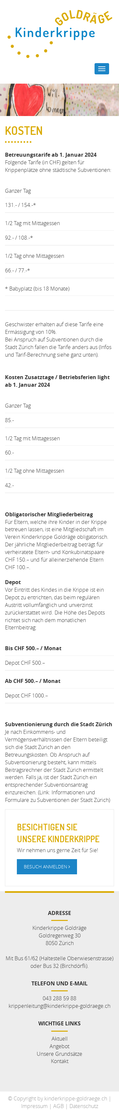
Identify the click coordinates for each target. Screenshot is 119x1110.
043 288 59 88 (59, 998)
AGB (58, 1106)
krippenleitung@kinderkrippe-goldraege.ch (59, 1006)
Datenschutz (83, 1106)
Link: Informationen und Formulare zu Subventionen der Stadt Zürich (57, 796)
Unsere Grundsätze (59, 1053)
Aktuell (60, 1038)
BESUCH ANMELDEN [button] (46, 866)
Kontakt (59, 1061)
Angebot (59, 1046)
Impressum (34, 1106)
